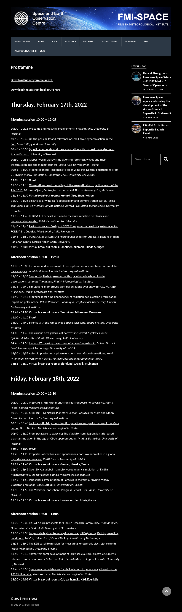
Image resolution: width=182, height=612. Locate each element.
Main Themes (22, 41)
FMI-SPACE (30, 598)
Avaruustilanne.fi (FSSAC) (30, 51)
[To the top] (166, 591)
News (41, 41)
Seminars (130, 41)
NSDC (55, 41)
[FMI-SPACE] (91, 18)
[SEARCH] (165, 159)
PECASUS (88, 41)
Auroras (70, 41)
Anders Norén (30, 605)
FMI (146, 41)
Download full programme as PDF (32, 80)
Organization (109, 41)
